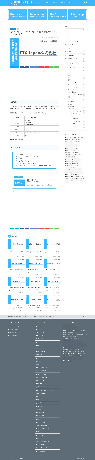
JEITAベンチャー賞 (70, 143)
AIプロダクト (76, 63)
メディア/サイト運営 (76, 118)
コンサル (76, 120)
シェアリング (76, 62)
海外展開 (79, 169)
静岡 (73, 176)
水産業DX (76, 103)
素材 (76, 99)
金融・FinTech (76, 96)
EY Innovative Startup (70, 156)
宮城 (77, 172)
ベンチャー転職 (75, 44)
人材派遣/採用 (76, 123)
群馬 (67, 174)
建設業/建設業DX (76, 92)
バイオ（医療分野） (76, 84)
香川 (83, 178)
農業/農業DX (76, 101)
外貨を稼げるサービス (70, 169)
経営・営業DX (76, 89)
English (63, 2)
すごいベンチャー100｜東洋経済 (72, 152)
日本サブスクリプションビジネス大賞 (73, 139)
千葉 (72, 174)
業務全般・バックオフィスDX (76, 94)
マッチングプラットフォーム (71, 167)
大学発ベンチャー (67, 351)
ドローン (76, 72)
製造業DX (76, 79)
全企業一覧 (54, 2)
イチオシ (68, 163)
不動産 (76, 116)
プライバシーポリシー (13, 458)
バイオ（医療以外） (76, 87)
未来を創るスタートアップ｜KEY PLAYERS (74, 154)
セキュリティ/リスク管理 (76, 114)
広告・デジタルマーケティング (76, 111)
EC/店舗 (76, 104)
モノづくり (76, 77)
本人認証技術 (76, 108)
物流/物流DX (76, 91)
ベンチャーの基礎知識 (75, 41)
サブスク (76, 60)
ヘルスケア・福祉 (76, 86)
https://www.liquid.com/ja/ (32, 132)
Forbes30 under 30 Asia (70, 150)
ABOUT (70, 2)
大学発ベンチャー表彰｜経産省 (79, 330)
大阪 (73, 178)
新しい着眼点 (75, 163)
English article (75, 55)
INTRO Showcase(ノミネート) (71, 148)
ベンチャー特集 (75, 48)
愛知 (78, 176)
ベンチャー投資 (14, 332)
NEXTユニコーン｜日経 (78, 137)
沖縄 (70, 360)
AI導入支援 (76, 65)
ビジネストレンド (75, 51)
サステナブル (76, 351)
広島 (67, 180)
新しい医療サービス (76, 82)
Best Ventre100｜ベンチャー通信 (72, 161)
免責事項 (21, 458)
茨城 (82, 172)
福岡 (72, 180)
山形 (72, 172)
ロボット (76, 70)
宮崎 (82, 180)
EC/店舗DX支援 (76, 106)
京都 (67, 178)
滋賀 (83, 176)
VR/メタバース (76, 67)
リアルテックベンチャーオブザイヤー (73, 141)
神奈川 (67, 176)
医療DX (76, 80)
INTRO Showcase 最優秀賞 (69, 332)
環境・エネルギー (76, 74)
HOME (46, 2)
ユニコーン (68, 137)
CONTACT (78, 2)
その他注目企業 (76, 126)
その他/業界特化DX (76, 113)
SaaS (78, 165)
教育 (76, 97)
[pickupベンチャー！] (22, 4)
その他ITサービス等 (76, 125)
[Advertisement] (34, 87)
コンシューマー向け (70, 165)
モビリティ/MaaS (76, 68)
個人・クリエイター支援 (76, 121)
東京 (12, 191)
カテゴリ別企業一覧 (75, 58)
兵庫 (78, 178)
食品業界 (76, 109)
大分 (78, 180)
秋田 (67, 172)
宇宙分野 (76, 75)
